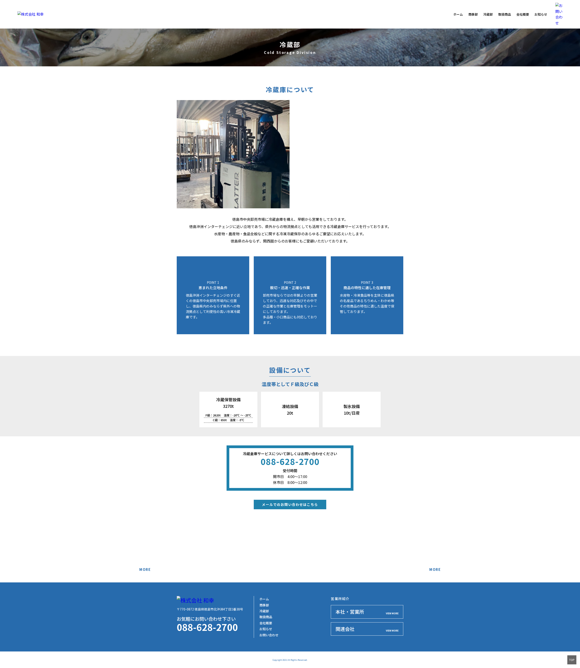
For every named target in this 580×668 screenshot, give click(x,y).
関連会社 (367, 628)
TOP (572, 660)
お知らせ (540, 14)
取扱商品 (504, 14)
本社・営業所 (367, 611)
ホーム (458, 14)
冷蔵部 (488, 14)
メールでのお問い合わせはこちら (290, 504)
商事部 (473, 14)
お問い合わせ (268, 635)
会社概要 (522, 14)
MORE (145, 569)
